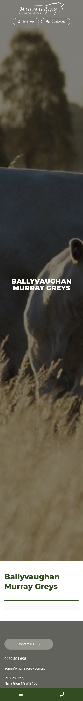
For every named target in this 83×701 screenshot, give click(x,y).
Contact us (57, 21)
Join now (27, 21)
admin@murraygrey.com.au (24, 668)
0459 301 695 (15, 659)
